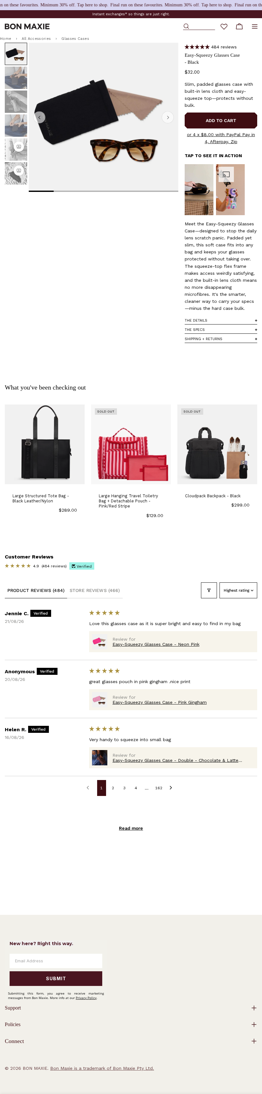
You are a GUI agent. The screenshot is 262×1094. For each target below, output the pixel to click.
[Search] (199, 26)
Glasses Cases (75, 39)
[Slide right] (168, 117)
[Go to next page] (172, 788)
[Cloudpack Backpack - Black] (217, 444)
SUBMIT (56, 978)
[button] (197, 47)
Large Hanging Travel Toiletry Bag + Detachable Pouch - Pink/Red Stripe (128, 501)
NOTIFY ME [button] (131, 474)
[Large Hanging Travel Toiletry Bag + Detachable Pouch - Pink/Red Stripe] (131, 444)
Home (5, 39)
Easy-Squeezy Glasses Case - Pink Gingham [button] (159, 702)
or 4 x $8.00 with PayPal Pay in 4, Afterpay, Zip (221, 138)
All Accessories (36, 39)
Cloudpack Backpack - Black (213, 495)
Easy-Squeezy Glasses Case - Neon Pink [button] (155, 644)
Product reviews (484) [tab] (36, 590)
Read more (131, 828)
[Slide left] (39, 117)
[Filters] (209, 590)
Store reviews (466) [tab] (95, 590)
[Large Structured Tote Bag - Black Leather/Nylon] (45, 444)
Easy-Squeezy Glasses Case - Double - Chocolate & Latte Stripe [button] (175, 760)
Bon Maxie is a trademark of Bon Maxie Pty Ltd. (102, 1068)
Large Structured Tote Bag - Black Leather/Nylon (40, 498)
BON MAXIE (35, 1068)
